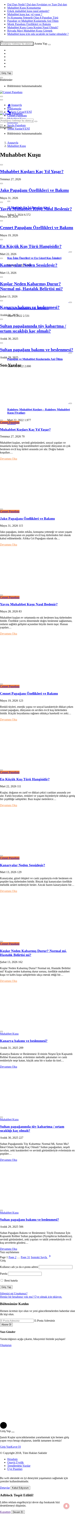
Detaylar (5, 1487)
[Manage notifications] (66, 1506)
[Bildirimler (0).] (1, 77)
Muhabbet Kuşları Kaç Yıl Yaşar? (32, 171)
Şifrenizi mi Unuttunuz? (13, 1293)
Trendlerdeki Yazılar (18, 1465)
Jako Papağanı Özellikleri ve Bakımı (34, 190)
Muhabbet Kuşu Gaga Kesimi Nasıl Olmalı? (32, 27)
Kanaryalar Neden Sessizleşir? (28, 265)
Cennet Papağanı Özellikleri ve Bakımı (36, 227)
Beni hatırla (11, 1280)
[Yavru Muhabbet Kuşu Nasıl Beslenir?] (37, 590)
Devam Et (18, 1512)
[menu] (1, 99)
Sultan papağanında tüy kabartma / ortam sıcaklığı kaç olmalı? (33, 328)
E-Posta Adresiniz (44, 1320)
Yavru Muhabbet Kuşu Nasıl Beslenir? (36, 208)
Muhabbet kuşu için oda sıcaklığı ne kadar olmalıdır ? (38, 33)
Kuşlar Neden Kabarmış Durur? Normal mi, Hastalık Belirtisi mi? (31, 286)
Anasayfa (16, 104)
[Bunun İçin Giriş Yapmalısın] (1, 164)
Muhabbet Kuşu (9, 1033)
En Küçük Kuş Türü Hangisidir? (31, 246)
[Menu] (1, 96)
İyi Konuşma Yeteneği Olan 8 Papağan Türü (32, 17)
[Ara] (49, 44)
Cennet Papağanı (9, 422)
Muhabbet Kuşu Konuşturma (24, 7)
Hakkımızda (14, 108)
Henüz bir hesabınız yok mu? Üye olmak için (31, 1296)
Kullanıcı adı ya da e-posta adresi (19, 1266)
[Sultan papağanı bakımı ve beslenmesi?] (37, 1206)
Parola (3, 1273)
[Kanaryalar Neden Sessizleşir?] (37, 851)
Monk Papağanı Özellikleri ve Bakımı (29, 24)
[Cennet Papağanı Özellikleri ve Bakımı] (37, 679)
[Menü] (1, 111)
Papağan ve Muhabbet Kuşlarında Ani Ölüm (32, 20)
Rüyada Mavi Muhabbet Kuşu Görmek (29, 30)
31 (25, 1257)
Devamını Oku (8, 458)
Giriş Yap (6, 73)
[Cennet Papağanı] (11, 92)
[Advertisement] (37, 1384)
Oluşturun (5, 1345)
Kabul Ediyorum (20, 1488)
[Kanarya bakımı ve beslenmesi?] (37, 1027)
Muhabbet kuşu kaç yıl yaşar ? (24, 14)
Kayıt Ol (16, 1446)
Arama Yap (40, 43)
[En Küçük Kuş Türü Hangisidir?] (37, 765)
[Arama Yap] (1, 41)
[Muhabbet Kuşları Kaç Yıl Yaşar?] (37, 415)
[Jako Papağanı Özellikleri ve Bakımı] (37, 504)
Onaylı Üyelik (15, 1462)
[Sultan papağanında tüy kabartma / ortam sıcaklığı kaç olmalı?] (37, 1112)
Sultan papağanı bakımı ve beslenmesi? (36, 349)
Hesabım (12, 1459)
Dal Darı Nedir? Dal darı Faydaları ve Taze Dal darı (37, 4)
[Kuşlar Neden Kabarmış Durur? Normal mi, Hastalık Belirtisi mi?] (37, 937)
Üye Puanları (14, 1468)
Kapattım (5, 1511)
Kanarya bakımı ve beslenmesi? (30, 307)
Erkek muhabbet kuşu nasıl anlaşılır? (28, 11)
